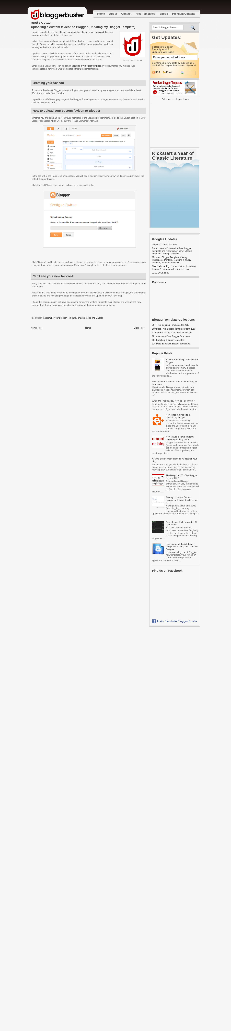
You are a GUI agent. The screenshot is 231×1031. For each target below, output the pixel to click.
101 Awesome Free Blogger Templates (171, 336)
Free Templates (145, 13)
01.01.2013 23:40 (160, 272)
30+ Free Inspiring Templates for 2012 (170, 325)
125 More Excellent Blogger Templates (171, 343)
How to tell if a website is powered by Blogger (178, 416)
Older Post (139, 328)
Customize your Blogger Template (59, 318)
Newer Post (36, 328)
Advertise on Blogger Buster (175, 99)
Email (169, 72)
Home (101, 13)
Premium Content (183, 13)
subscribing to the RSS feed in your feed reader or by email (174, 64)
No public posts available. (164, 244)
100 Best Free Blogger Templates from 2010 (173, 329)
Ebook (163, 13)
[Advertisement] (171, 126)
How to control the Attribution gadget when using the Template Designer (182, 547)
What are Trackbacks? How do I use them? (173, 401)
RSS (158, 72)
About (113, 13)
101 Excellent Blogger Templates (168, 340)
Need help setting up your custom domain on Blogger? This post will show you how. (174, 267)
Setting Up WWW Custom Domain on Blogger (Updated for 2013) (181, 500)
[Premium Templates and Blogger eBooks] (174, 94)
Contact (126, 13)
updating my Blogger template (86, 66)
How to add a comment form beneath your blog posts (180, 438)
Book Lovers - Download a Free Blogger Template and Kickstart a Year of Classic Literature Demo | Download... (172, 251)
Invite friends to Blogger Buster (177, 621)
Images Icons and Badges (90, 318)
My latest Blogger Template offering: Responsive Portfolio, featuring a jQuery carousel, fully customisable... (171, 260)
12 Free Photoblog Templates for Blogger (172, 332)
